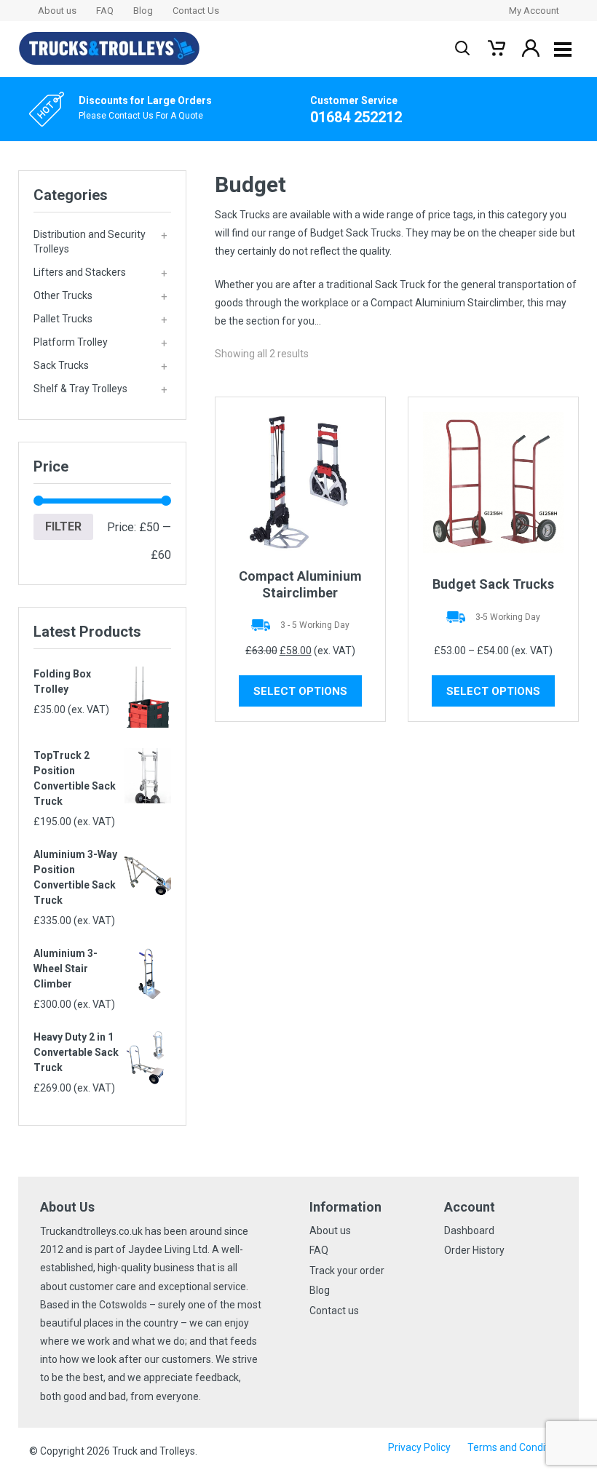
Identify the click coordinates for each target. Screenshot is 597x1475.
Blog (143, 10)
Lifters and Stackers (100, 272)
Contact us (334, 1310)
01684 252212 (356, 117)
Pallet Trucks (100, 319)
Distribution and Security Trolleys (100, 241)
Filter (63, 526)
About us (57, 10)
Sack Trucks (100, 366)
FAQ (105, 10)
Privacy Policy (419, 1447)
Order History (474, 1250)
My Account (534, 10)
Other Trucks (100, 296)
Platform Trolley (100, 342)
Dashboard (469, 1230)
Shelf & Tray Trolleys (100, 389)
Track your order (346, 1270)
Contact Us (196, 10)
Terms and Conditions (517, 1447)
